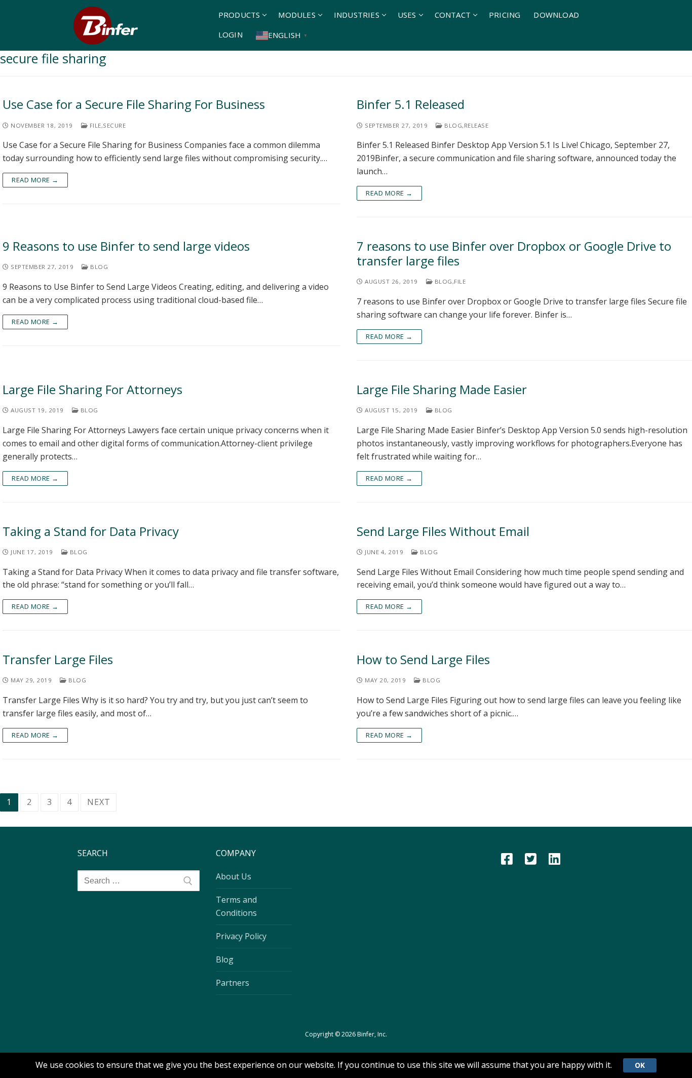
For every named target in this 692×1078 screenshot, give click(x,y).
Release (476, 125)
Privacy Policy (241, 936)
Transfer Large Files (58, 659)
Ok (640, 1065)
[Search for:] (139, 881)
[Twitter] (531, 859)
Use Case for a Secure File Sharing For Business (134, 104)
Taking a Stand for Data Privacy (91, 531)
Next (98, 801)
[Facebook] (507, 859)
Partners (232, 982)
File (94, 125)
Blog (452, 125)
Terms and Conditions (236, 906)
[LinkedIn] (554, 859)
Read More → (35, 179)
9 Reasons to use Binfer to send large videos (126, 246)
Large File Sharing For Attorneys (92, 389)
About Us (233, 876)
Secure (114, 125)
